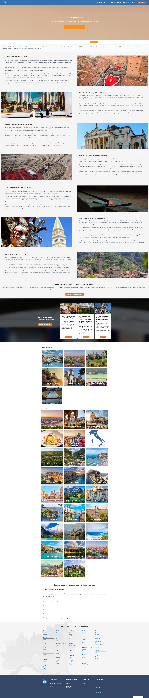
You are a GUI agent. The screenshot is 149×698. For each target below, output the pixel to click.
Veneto (84, 654)
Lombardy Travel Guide (74, 519)
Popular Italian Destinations (115, 2)
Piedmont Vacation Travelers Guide (74, 538)
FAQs (84, 683)
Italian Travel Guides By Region (97, 445)
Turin (70, 663)
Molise (70, 650)
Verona (83, 661)
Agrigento (84, 638)
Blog (135, 2)
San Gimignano (98, 644)
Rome (57, 653)
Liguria (58, 657)
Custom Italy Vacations (101, 2)
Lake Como (71, 635)
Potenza (45, 656)
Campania (45, 665)
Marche (71, 643)
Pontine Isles (58, 652)
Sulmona (45, 634)
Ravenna (58, 638)
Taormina (84, 642)
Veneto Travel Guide (56, 41)
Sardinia (84, 631)
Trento (83, 650)
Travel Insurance (86, 682)
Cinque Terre (59, 659)
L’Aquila (44, 632)
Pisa (96, 642)
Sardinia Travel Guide (97, 538)
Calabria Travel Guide (74, 482)
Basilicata (45, 652)
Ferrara (57, 634)
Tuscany (97, 631)
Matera (44, 654)
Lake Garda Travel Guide (74, 383)
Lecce (44, 649)
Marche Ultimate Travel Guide (97, 519)
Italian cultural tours (57, 272)
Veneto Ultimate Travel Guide (97, 556)
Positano (45, 671)
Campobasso (72, 652)
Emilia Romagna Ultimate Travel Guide (52, 501)
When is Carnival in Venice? (51, 601)
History (69, 41)
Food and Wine (76, 41)
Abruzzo (45, 631)
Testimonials (52, 685)
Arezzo (96, 632)
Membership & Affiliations (55, 683)
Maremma (97, 638)
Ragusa (83, 644)
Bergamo (71, 632)
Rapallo (57, 663)
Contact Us (85, 685)
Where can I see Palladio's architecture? (54, 605)
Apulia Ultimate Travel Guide (97, 463)
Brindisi (44, 647)
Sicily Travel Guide (52, 556)
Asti (70, 659)
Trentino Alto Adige (87, 647)
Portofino (58, 661)
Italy (67, 682)
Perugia (96, 655)
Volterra (97, 647)
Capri (44, 666)
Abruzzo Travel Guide (52, 463)
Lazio (57, 650)
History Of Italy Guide (97, 426)
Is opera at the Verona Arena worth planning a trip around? (58, 618)
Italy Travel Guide (52, 426)
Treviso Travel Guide (52, 383)
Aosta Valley (46, 637)
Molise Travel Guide (52, 538)
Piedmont (71, 655)
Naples (44, 668)
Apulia (44, 643)
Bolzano (84, 649)
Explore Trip (68, 336)
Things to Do (85, 41)
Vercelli (70, 664)
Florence (97, 635)
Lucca (96, 637)
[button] (74, 589)
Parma (57, 637)
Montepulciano (98, 641)
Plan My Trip (94, 41)
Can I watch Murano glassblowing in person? (55, 609)
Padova (83, 657)
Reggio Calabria (46, 661)
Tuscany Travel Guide (52, 575)
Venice (83, 660)
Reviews (125, 2)
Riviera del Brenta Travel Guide (52, 402)
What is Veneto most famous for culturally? (55, 589)
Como (70, 634)
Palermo (84, 641)
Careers (51, 686)
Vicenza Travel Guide (96, 383)
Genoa (57, 660)
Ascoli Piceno (72, 645)
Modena (58, 635)
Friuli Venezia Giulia (61, 643)
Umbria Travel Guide (74, 575)
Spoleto (97, 656)
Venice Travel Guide (52, 365)
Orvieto (97, 658)
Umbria (97, 650)
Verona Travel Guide (74, 365)
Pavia (70, 640)
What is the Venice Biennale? (51, 614)
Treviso (83, 659)
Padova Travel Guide (96, 365)
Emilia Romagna (60, 631)
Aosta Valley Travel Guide (74, 463)
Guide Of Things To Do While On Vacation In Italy (74, 444)
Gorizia (57, 645)
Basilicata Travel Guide (52, 482)
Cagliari (84, 632)
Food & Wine (69, 686)
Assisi (96, 652)
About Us (130, 2)
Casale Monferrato (73, 660)
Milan (70, 638)
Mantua (70, 637)
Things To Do (69, 687)
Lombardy (71, 631)
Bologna (58, 632)
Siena (96, 645)
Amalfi (44, 669)
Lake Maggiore (72, 661)
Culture (68, 683)
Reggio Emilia (59, 640)
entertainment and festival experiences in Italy (88, 237)
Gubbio (96, 654)
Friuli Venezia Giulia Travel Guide (74, 501)
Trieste (57, 646)
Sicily (83, 636)
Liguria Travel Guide (52, 519)
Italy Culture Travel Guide (74, 426)
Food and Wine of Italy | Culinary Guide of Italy (52, 444)
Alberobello (45, 645)
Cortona (97, 634)
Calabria (45, 659)
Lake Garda (84, 656)
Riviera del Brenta (86, 664)
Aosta (44, 639)
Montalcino (97, 640)
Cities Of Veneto (47, 348)
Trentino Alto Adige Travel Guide (74, 556)
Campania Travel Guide (97, 482)
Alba (70, 657)
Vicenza (84, 663)
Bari (44, 646)
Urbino (70, 646)
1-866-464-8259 (100, 683)
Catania (84, 639)
